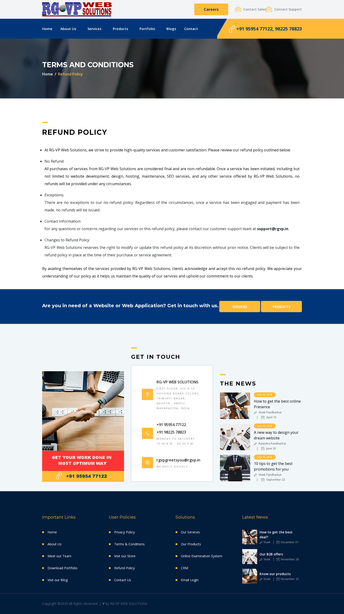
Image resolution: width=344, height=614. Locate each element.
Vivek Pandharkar (270, 412)
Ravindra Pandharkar (272, 443)
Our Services (190, 532)
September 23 (275, 480)
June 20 (271, 448)
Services (95, 28)
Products (120, 28)
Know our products (275, 574)
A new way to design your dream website (276, 435)
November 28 (289, 559)
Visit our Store (124, 556)
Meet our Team (59, 556)
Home (47, 28)
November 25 (289, 579)
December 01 (289, 542)
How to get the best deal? (276, 534)
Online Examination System (201, 556)
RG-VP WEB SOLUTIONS (128, 603)
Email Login (189, 580)
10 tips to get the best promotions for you (273, 466)
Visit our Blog (58, 580)
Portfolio (147, 28)
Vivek (267, 542)
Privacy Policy (124, 532)
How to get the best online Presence (277, 404)
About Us (68, 28)
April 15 (271, 417)
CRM (184, 568)
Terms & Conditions (129, 544)
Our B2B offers (271, 554)
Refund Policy (124, 568)
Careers (211, 9)
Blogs (171, 28)
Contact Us (122, 580)
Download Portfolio (62, 568)
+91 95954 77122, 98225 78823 (268, 29)
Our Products (191, 544)
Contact (191, 28)
